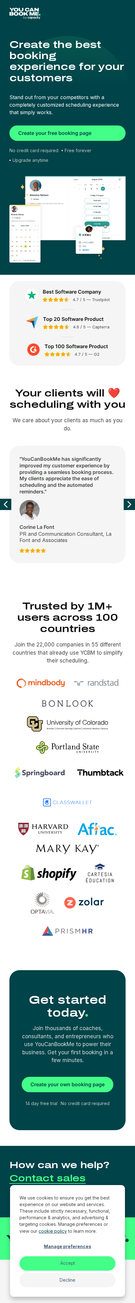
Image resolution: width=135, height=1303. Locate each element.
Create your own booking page (67, 1084)
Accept (67, 1263)
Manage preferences (67, 1246)
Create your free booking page (54, 133)
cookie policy (53, 1231)
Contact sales (47, 1178)
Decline (67, 1280)
